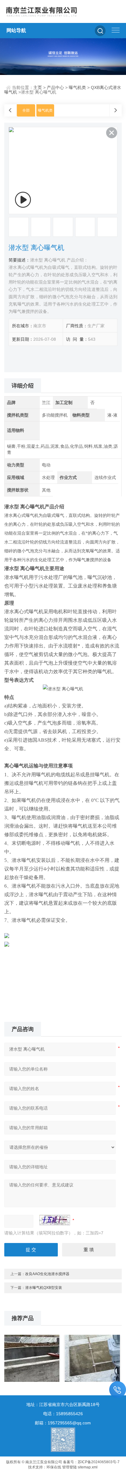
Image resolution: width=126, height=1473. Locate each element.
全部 (26, 110)
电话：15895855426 (63, 1413)
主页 (37, 87)
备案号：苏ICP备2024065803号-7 (91, 1462)
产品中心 (55, 87)
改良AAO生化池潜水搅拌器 (47, 1274)
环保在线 (53, 1467)
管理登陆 (69, 1467)
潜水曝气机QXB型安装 (43, 1288)
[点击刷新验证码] (54, 1220)
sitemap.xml (88, 1467)
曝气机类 (77, 87)
